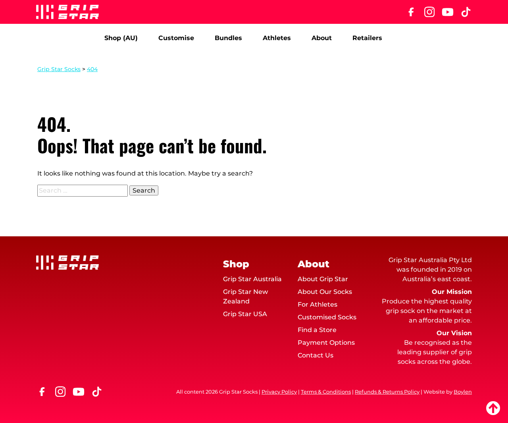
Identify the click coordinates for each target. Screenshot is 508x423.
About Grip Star (323, 279)
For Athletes (317, 304)
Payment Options (326, 342)
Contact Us (315, 355)
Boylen (463, 392)
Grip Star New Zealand (245, 296)
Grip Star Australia (252, 279)
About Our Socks (325, 292)
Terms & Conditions (326, 392)
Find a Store (317, 330)
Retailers (367, 38)
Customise (176, 38)
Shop (236, 264)
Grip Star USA (245, 314)
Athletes (277, 38)
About (322, 38)
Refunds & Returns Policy (387, 392)
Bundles (228, 38)
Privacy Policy (279, 392)
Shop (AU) (121, 38)
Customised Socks (327, 317)
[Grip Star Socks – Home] (67, 12)
